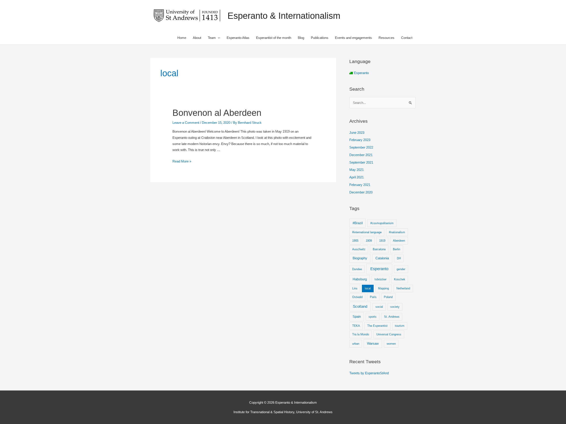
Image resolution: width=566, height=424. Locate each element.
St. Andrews (392, 316)
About (197, 38)
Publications (319, 38)
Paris (373, 297)
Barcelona (379, 249)
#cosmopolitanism (382, 223)
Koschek (399, 279)
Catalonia (382, 258)
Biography (360, 258)
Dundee (357, 269)
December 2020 (361, 192)
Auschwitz (358, 249)
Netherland (403, 288)
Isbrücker (380, 279)
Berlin (396, 249)
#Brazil (358, 223)
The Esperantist (377, 325)
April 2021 (356, 177)
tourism (399, 325)
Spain (357, 316)
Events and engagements (353, 38)
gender (401, 269)
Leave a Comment (185, 122)
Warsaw (373, 343)
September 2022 (361, 147)
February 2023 (359, 140)
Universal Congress (388, 334)
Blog (301, 38)
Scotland (360, 306)
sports (373, 316)
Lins (355, 288)
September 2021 (361, 162)
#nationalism (397, 232)
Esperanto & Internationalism (284, 16)
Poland (388, 297)
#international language (367, 232)
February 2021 (359, 185)
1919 (382, 240)
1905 (355, 240)
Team (212, 38)
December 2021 (361, 155)
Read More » (181, 161)
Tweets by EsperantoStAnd (369, 373)
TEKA (356, 325)
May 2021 (356, 170)
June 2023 (356, 132)
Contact (406, 38)
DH (399, 258)
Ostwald (357, 297)
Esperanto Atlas (238, 38)
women (391, 343)
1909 (369, 240)
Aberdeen (399, 240)
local (368, 288)
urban (355, 343)
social (379, 306)
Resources (386, 38)
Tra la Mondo (360, 334)
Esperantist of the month (273, 38)
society (395, 306)
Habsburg (360, 279)
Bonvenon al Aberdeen (216, 113)
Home (181, 38)
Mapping (383, 288)
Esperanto (379, 269)
